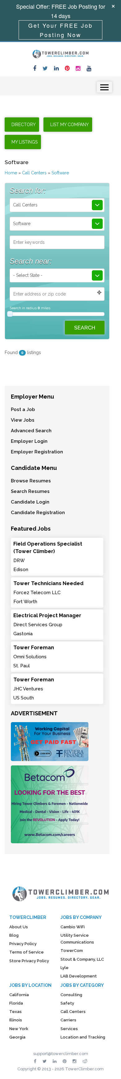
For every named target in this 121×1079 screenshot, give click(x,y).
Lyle (64, 967)
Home (11, 172)
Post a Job (23, 409)
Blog (14, 935)
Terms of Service (26, 952)
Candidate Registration (38, 512)
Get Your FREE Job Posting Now (60, 30)
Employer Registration (37, 452)
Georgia (17, 1037)
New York (18, 1028)
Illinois (15, 1020)
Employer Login (29, 441)
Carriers (68, 1020)
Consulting (71, 994)
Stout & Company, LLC (82, 959)
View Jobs (22, 420)
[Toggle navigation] (104, 87)
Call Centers (34, 172)
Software (60, 172)
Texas (15, 1011)
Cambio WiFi (72, 927)
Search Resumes (30, 491)
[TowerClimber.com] (60, 53)
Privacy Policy (23, 943)
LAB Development (78, 976)
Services (69, 1028)
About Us (18, 927)
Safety (67, 1003)
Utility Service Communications (77, 938)
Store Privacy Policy (29, 960)
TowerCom (71, 950)
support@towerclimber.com (60, 1053)
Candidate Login (30, 502)
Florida (16, 1003)
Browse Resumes (31, 481)
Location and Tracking (82, 1037)
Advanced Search (31, 430)
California (19, 994)
